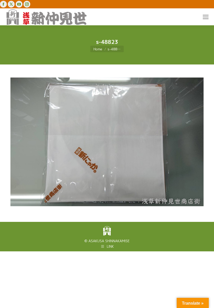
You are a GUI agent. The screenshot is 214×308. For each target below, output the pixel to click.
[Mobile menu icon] (206, 17)
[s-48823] (107, 142)
